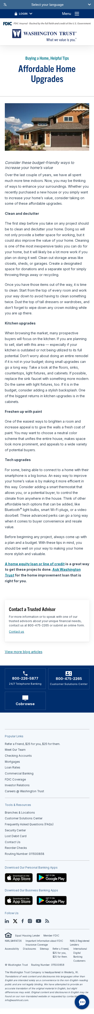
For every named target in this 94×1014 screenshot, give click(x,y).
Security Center (15, 830)
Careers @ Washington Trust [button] (24, 791)
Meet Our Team (15, 749)
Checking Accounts (18, 755)
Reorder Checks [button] (16, 848)
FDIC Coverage (15, 779)
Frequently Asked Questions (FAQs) (29, 824)
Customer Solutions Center (23, 818)
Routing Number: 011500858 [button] (24, 854)
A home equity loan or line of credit (35, 564)
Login (23, 13)
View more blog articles (23, 652)
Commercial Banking (19, 773)
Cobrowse (25, 704)
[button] (19, 877)
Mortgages (12, 761)
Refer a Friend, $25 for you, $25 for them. (61, 953)
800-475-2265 (69, 679)
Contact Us (12, 842)
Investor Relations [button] (17, 785)
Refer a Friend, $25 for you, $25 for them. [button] (32, 744)
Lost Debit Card (16, 836)
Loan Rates (12, 767)
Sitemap (44, 949)
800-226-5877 (25, 678)
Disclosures (29, 949)
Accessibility (12, 949)
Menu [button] (66, 14)
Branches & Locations (20, 812)
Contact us (16, 631)
